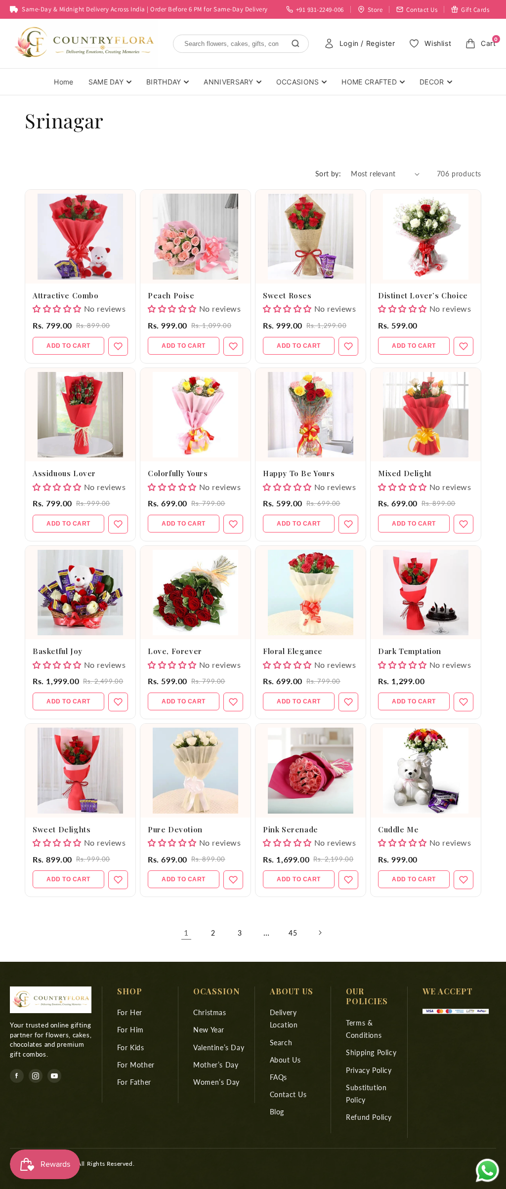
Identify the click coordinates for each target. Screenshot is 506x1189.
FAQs (278, 1077)
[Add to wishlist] (118, 346)
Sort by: (328, 173)
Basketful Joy (58, 651)
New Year (208, 1029)
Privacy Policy (368, 1070)
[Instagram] (35, 1076)
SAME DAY (106, 82)
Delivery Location (284, 1018)
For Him (130, 1029)
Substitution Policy (366, 1093)
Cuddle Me (398, 829)
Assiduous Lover (64, 473)
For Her (129, 1012)
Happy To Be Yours (299, 473)
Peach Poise (171, 295)
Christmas (209, 1012)
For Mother (136, 1065)
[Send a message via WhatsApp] (487, 1170)
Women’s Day (216, 1082)
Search (281, 1042)
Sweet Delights (61, 829)
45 (293, 933)
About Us (285, 1060)
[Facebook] (17, 1076)
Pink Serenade (290, 829)
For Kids (130, 1047)
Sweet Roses (287, 295)
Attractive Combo (66, 295)
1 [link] (186, 932)
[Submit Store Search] (295, 43)
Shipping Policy (371, 1052)
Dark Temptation (409, 651)
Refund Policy (369, 1117)
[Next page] (320, 932)
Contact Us (288, 1094)
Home (63, 82)
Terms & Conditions (363, 1029)
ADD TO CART (68, 345)
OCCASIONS (297, 82)
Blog (277, 1111)
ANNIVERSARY (228, 82)
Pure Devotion (175, 829)
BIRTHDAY (163, 82)
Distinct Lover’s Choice (423, 295)
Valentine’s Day (218, 1047)
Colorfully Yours (178, 473)
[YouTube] (54, 1076)
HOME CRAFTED (369, 82)
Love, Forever (175, 651)
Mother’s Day (215, 1065)
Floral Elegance (293, 651)
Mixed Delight (405, 473)
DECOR (432, 82)
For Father (134, 1082)
